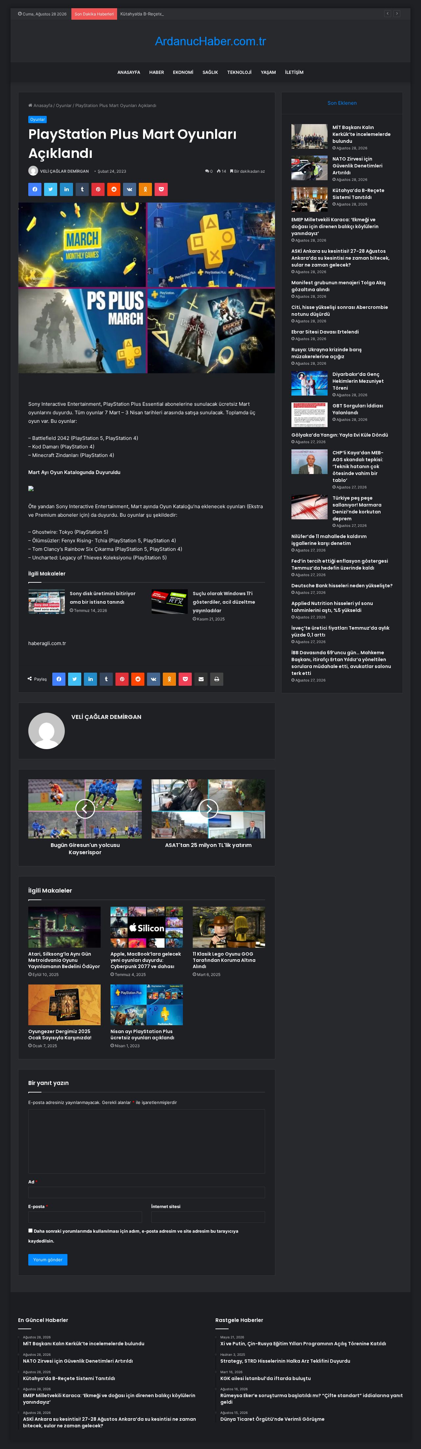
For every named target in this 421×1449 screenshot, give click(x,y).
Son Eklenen (342, 103)
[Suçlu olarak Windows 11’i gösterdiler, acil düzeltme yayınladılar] (170, 601)
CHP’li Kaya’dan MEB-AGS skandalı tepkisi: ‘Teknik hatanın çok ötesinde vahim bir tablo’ (358, 466)
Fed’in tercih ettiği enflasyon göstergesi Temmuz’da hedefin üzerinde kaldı (339, 564)
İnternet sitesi (166, 1206)
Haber (156, 72)
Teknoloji (239, 72)
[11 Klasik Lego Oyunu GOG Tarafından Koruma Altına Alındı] (229, 927)
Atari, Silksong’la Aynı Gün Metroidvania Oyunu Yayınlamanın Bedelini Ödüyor (64, 960)
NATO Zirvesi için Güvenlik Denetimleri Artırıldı (358, 166)
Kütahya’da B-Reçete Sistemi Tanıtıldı (157, 13)
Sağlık (210, 72)
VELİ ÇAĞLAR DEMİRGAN (64, 171)
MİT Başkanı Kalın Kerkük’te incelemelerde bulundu (362, 134)
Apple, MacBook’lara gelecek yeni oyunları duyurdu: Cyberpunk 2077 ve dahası (146, 960)
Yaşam (268, 72)
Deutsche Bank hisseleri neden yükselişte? (342, 585)
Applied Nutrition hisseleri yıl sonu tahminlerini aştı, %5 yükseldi (332, 607)
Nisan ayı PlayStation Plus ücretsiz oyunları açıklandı (142, 1034)
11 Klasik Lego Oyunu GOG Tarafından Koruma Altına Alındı (224, 960)
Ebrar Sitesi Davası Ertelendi (325, 332)
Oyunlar (64, 105)
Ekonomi (183, 72)
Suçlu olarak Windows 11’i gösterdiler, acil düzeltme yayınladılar (224, 602)
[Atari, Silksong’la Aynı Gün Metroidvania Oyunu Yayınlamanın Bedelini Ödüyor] (64, 927)
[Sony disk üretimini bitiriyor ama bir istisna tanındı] (47, 601)
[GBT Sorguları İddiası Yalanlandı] (309, 414)
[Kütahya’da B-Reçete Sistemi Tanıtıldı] (309, 199)
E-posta (38, 1206)
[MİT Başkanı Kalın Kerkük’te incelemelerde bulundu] (309, 136)
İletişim (294, 72)
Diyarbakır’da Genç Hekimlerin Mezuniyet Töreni (358, 381)
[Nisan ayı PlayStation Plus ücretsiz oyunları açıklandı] (147, 1004)
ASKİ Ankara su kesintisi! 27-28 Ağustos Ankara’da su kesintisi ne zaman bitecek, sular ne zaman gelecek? (340, 258)
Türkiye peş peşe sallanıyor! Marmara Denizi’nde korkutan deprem (357, 508)
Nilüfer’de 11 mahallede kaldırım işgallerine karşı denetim (329, 540)
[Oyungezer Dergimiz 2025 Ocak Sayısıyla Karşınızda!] (64, 1004)
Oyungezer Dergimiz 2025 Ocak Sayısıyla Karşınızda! (59, 1034)
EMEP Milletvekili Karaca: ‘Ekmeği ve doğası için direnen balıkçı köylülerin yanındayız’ (335, 226)
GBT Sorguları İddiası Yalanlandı (358, 409)
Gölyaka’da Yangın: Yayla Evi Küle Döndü (339, 435)
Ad (32, 1181)
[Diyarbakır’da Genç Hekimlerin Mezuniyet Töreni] (309, 383)
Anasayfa (128, 72)
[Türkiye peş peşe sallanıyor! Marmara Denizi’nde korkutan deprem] (309, 507)
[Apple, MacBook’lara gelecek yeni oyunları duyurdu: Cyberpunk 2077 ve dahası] (147, 927)
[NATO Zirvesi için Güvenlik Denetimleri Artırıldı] (309, 168)
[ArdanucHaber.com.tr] (210, 41)
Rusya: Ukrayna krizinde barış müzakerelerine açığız (326, 353)
